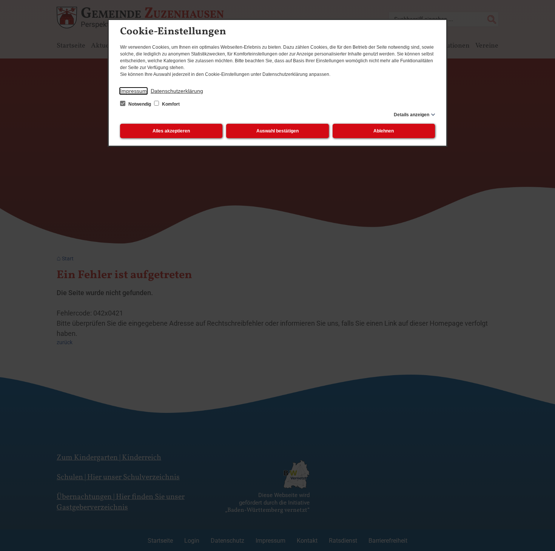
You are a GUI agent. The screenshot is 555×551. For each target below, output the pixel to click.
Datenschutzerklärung (177, 91)
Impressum (133, 91)
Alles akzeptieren (171, 131)
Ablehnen (383, 131)
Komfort (170, 104)
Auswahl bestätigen (277, 131)
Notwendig (139, 104)
